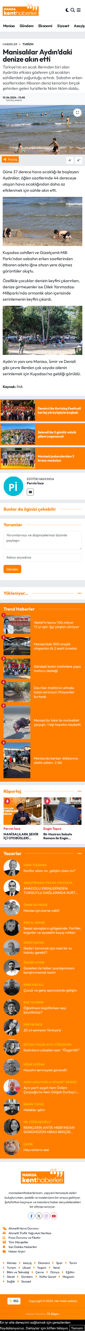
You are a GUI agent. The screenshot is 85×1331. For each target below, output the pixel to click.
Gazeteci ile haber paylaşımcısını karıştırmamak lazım (49, 970)
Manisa (9, 25)
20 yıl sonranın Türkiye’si (42, 1030)
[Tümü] (79, 593)
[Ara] (73, 10)
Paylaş (12, 159)
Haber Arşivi (16, 1251)
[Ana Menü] (79, 10)
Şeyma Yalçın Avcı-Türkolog (48, 1044)
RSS (15, 1301)
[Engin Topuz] (12, 1106)
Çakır (28, 1144)
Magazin (68, 1277)
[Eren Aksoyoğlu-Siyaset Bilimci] (12, 1086)
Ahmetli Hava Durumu (23, 1228)
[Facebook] (31, 1215)
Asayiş (79, 25)
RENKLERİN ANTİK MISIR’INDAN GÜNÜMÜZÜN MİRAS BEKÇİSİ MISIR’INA (49, 1129)
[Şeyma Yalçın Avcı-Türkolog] (12, 1047)
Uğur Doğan (34, 1064)
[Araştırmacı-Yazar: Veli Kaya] (12, 887)
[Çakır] (12, 1146)
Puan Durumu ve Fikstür (24, 1238)
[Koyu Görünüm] (67, 10)
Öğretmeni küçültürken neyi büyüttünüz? (45, 1010)
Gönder (12, 569)
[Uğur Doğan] (12, 1066)
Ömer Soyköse (35, 905)
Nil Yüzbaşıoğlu (37, 1122)
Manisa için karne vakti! (41, 910)
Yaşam (41, 1268)
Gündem (26, 25)
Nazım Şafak (34, 942)
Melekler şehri (34, 1110)
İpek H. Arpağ (34, 923)
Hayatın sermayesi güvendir (45, 1070)
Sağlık (11, 1281)
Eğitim (70, 1272)
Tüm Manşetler (18, 1242)
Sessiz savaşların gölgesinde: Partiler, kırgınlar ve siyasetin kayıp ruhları (52, 930)
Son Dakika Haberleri (22, 1247)
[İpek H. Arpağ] (12, 927)
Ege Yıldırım (34, 1002)
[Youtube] (53, 1215)
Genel (11, 1277)
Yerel (56, 1268)
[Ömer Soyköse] (12, 907)
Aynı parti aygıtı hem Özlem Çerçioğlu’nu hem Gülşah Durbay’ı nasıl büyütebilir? (50, 1089)
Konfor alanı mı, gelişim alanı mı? (50, 870)
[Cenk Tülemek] (12, 867)
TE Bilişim (53, 1314)
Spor (59, 1263)
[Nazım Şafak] (12, 947)
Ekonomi (45, 25)
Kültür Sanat (47, 1277)
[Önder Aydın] (12, 967)
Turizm (27, 44)
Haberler (10, 44)
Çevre (39, 1272)
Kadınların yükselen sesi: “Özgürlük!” (52, 1050)
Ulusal (26, 1268)
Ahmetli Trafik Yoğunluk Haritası (29, 1233)
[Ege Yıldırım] (12, 1007)
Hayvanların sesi (36, 1149)
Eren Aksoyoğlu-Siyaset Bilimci (50, 1082)
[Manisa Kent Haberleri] (21, 10)
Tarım (73, 1263)
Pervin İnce (35, 483)
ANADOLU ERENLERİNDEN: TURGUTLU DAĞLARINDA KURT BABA (50, 890)
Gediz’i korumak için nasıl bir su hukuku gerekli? (48, 950)
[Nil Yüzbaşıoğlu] (12, 1126)
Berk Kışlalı (33, 985)
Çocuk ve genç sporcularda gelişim (50, 990)
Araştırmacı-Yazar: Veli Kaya (48, 883)
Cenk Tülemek (35, 865)
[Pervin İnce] (13, 486)
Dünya (54, 1272)
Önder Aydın (34, 962)
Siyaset (63, 25)
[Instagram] (46, 1215)
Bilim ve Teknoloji (18, 1272)
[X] (38, 1215)
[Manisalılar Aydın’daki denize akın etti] (42, 130)
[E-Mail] (30, 492)
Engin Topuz (34, 1104)
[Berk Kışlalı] (12, 987)
